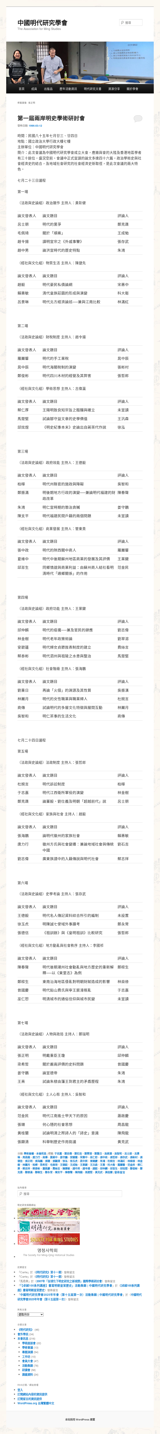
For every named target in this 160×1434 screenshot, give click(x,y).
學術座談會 (29, 1343)
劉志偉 (68, 1153)
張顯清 (56, 1161)
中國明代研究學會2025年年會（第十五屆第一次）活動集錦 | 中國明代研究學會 (71, 1295)
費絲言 (56, 1168)
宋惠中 (84, 1157)
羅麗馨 (121, 1165)
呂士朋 (128, 1153)
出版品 (48, 89)
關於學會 (132, 89)
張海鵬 (38, 1161)
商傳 (45, 1157)
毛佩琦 (54, 1165)
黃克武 (98, 1172)
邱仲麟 (104, 1168)
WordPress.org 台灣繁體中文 (36, 1403)
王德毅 (64, 1165)
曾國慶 (94, 1161)
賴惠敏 (66, 1168)
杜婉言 (111, 1161)
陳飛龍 (78, 1172)
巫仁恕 (94, 1157)
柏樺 (35, 1165)
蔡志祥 (26, 1168)
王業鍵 (84, 1165)
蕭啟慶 (46, 1168)
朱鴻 (102, 1161)
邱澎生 (114, 1168)
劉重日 (98, 1153)
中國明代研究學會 (43, 22)
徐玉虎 (74, 1161)
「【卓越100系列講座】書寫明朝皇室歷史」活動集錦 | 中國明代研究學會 (66, 1285)
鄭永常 (48, 1172)
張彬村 (134, 1157)
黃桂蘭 (108, 1172)
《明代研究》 (26, 1329)
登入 (20, 1390)
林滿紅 (121, 1161)
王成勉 (74, 1165)
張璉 (47, 1161)
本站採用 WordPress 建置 (80, 1419)
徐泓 (65, 1161)
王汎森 (94, 1165)
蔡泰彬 (36, 1168)
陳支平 (58, 1172)
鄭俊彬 (134, 1168)
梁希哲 (44, 1165)
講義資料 (27, 1374)
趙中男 (76, 1168)
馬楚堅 (88, 1172)
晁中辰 (84, 1161)
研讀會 (26, 1370)
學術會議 (29, 1153)
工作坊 (26, 1357)
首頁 (22, 89)
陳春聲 (68, 1172)
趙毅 (95, 1168)
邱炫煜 (124, 1168)
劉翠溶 (88, 1153)
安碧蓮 (74, 1157)
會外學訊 (23, 1334)
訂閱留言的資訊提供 (30, 1399)
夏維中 (54, 1157)
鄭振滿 (28, 1172)
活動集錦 (27, 1365)
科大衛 (111, 1165)
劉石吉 (78, 1153)
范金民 (131, 1165)
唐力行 (36, 1157)
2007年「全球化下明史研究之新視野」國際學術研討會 (69, 1281)
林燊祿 (131, 1161)
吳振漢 (108, 1153)
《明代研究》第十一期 (48, 1272)
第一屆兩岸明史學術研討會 (51, 118)
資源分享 (114, 89)
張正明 (28, 1161)
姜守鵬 (64, 1157)
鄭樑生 (38, 1172)
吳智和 (118, 1153)
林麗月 (26, 1165)
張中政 (104, 1157)
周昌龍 (26, 1157)
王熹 (102, 1165)
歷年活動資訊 (68, 89)
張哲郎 (114, 1157)
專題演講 (27, 1352)
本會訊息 (41, 1153)
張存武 (124, 1157)
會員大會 (27, 1361)
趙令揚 (86, 1168)
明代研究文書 (92, 89)
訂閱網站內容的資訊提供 (32, 1394)
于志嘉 (58, 1153)
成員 (34, 89)
